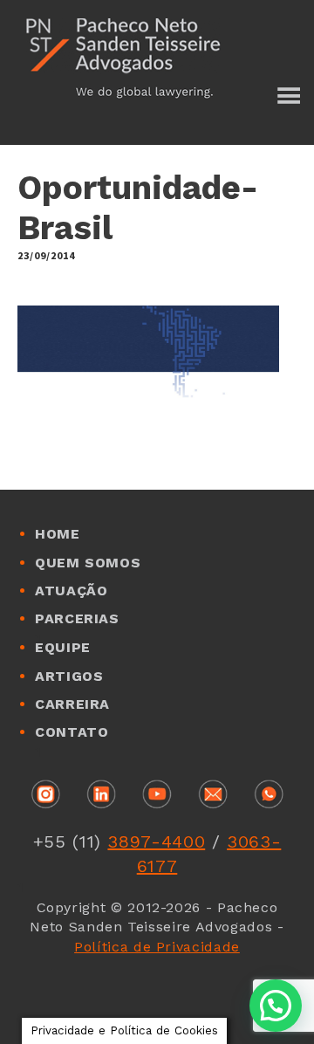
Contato (71, 732)
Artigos (69, 676)
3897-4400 (156, 841)
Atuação (71, 590)
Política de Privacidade (157, 946)
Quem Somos (87, 562)
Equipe (63, 647)
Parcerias (77, 618)
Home (57, 533)
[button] (275, 1005)
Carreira (72, 704)
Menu (288, 98)
